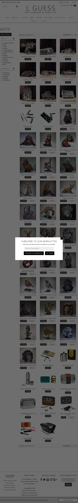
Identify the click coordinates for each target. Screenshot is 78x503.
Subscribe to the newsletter (33, 253)
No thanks (49, 253)
